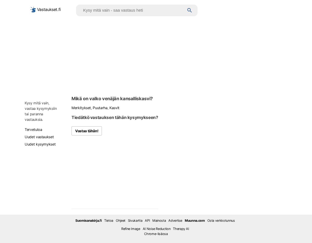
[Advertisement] (156, 55)
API (147, 220)
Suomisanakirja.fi (88, 220)
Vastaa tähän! (86, 131)
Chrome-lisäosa (156, 234)
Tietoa (108, 220)
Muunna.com (195, 220)
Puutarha (100, 107)
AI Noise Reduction (157, 229)
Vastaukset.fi (48, 9)
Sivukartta (135, 220)
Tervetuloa (33, 129)
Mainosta (159, 220)
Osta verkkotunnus (221, 220)
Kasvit (114, 107)
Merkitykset (81, 107)
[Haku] (189, 10)
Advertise (175, 220)
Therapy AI (181, 229)
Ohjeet (120, 220)
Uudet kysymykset (40, 144)
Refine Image (130, 229)
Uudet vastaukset (39, 137)
